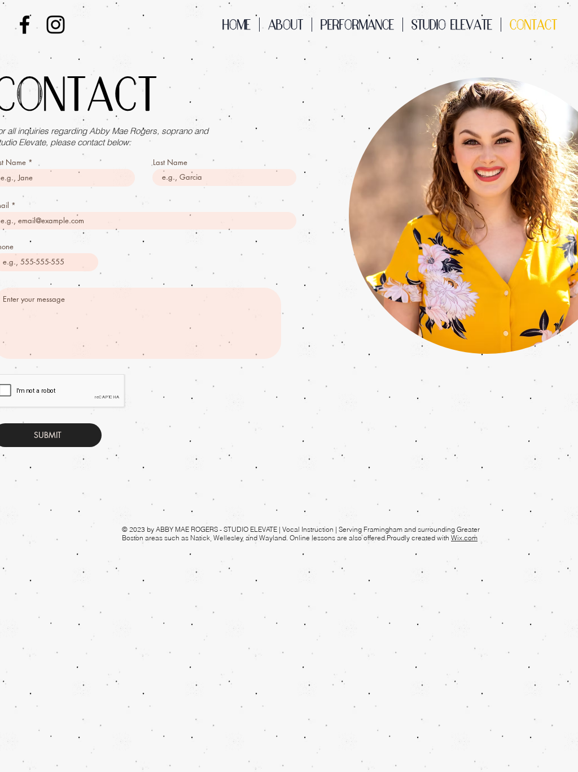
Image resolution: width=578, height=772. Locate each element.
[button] (357, 25)
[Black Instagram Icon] (55, 24)
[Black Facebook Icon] (24, 24)
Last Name (170, 162)
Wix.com (464, 538)
